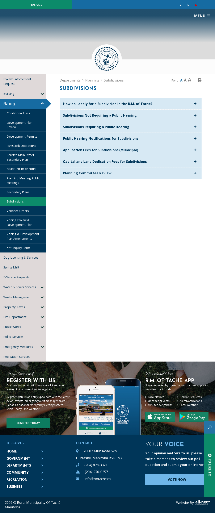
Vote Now (177, 479)
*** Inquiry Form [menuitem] (18, 248)
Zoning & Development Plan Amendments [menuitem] (23, 236)
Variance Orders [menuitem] (18, 211)
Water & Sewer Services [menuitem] (19, 287)
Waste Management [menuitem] (17, 297)
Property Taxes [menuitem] (14, 307)
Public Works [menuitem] (12, 327)
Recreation (17, 479)
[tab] (131, 104)
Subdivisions (114, 80)
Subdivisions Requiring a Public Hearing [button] (96, 127)
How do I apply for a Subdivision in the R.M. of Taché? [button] (107, 103)
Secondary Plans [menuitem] (18, 192)
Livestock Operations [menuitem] (21, 146)
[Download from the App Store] (193, 417)
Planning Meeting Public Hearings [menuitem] (23, 180)
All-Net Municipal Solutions (202, 502)
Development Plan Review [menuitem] (19, 125)
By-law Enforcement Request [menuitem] (17, 81)
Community (18, 472)
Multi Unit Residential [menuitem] (21, 169)
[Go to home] (107, 57)
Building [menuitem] (8, 94)
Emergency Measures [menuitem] (18, 347)
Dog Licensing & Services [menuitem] (20, 257)
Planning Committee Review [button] (87, 173)
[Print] (200, 80)
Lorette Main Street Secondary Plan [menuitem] (20, 157)
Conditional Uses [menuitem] (18, 113)
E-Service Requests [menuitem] (16, 277)
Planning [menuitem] (9, 103)
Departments (70, 80)
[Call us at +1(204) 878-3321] (188, 4)
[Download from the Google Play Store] (160, 417)
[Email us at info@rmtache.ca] (205, 4)
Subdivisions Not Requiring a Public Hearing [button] (100, 115)
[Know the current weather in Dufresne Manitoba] (211, 5)
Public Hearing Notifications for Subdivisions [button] (100, 138)
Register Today (28, 423)
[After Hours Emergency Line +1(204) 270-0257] (197, 4)
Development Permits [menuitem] (22, 136)
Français (36, 5)
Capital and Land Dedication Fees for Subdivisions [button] (105, 161)
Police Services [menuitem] (13, 337)
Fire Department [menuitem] (14, 317)
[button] (42, 93)
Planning (92, 80)
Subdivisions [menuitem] (15, 201)
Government (18, 458)
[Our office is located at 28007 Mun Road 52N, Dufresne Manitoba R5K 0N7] (181, 4)
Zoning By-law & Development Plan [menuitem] (19, 222)
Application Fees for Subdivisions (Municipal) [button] (100, 150)
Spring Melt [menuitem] (11, 267)
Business (14, 486)
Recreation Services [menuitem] (17, 357)
